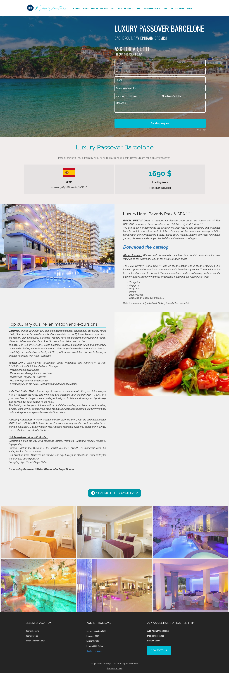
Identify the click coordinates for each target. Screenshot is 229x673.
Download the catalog (145, 247)
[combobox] (160, 88)
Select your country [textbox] (126, 88)
